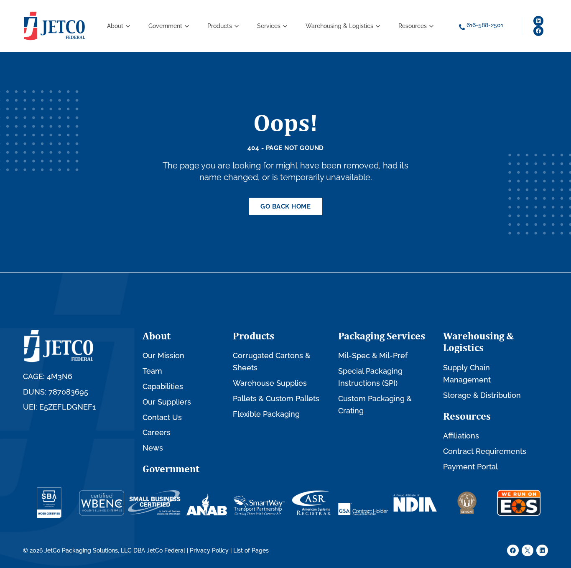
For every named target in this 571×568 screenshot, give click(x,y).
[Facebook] (538, 31)
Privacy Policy (209, 550)
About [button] (115, 26)
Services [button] (268, 26)
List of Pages (251, 550)
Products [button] (219, 26)
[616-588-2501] (462, 27)
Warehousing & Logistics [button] (339, 26)
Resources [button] (412, 26)
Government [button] (165, 26)
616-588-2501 (484, 25)
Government (171, 468)
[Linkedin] (538, 21)
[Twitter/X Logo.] (527, 550)
